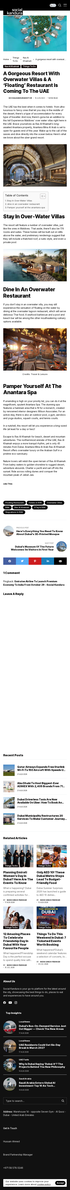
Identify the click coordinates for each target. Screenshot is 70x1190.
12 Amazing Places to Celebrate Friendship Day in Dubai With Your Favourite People (16, 941)
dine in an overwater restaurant (23, 204)
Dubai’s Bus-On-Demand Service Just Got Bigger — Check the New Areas (42, 1027)
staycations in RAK (14, 512)
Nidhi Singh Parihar (17, 900)
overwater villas (54, 502)
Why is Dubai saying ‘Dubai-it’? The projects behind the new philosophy (42, 1065)
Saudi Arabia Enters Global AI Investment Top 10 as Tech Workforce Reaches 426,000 (37, 1085)
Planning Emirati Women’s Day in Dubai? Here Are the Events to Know (18, 878)
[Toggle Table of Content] (41, 196)
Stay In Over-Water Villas (19, 200)
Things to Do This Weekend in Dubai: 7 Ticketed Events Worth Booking (51, 939)
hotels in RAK (35, 502)
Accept (60, 1183)
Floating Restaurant (14, 502)
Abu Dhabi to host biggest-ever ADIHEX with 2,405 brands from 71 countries (40, 786)
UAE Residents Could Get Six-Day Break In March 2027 (39, 1046)
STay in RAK (40, 507)
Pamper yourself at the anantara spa (26, 207)
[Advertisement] (35, 713)
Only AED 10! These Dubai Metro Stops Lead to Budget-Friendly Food (51, 878)
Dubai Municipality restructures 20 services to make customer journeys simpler (41, 819)
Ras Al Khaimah (12, 66)
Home (6, 59)
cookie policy (44, 1184)
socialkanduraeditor (20, 98)
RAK (7, 507)
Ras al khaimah (21, 507)
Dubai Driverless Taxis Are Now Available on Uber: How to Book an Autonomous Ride (39, 802)
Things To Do (29, 66)
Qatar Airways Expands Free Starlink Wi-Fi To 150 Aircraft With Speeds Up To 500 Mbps (41, 770)
